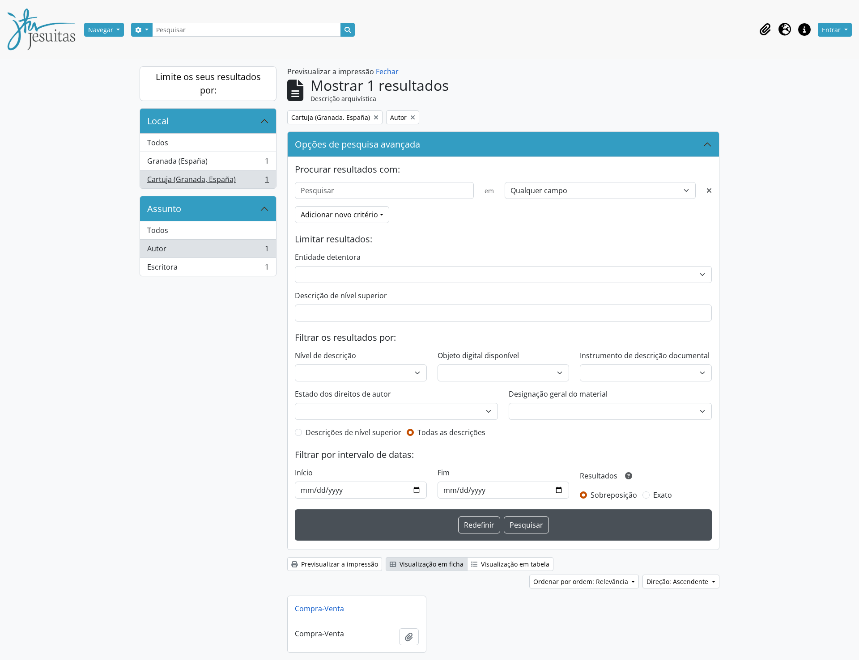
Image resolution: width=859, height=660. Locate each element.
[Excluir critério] (709, 190)
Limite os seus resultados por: (208, 83)
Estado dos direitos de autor (343, 394)
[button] (765, 29)
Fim (444, 473)
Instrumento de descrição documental (645, 355)
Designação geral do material (558, 394)
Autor (208, 251)
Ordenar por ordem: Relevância (581, 581)
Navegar (101, 29)
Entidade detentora (328, 257)
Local (158, 121)
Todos (157, 143)
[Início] (44, 29)
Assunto (164, 209)
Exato (662, 495)
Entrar (832, 29)
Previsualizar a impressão (338, 564)
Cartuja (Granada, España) (208, 181)
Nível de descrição (325, 355)
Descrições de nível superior (353, 432)
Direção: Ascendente (678, 581)
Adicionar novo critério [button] (339, 215)
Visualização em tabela (514, 564)
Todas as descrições (451, 432)
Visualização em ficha (431, 564)
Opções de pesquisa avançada (357, 144)
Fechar (387, 71)
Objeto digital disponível (478, 355)
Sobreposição (614, 495)
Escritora (208, 269)
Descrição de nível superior (341, 295)
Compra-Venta (319, 608)
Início (304, 473)
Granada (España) (208, 163)
